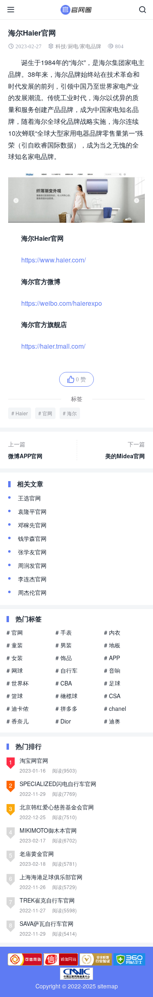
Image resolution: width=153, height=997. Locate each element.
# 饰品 (63, 658)
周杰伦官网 (32, 592)
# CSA (112, 696)
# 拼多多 (66, 708)
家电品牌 (90, 46)
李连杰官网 (32, 579)
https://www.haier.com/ (53, 259)
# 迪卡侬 (18, 708)
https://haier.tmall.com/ (53, 346)
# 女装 (15, 658)
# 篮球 (15, 696)
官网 (47, 413)
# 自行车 (66, 670)
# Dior (63, 721)
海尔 (72, 413)
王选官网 (29, 498)
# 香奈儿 (18, 721)
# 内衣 (112, 632)
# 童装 (15, 645)
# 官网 (15, 632)
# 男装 (63, 645)
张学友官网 (32, 552)
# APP (112, 658)
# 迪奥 (112, 721)
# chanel (115, 708)
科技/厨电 (66, 46)
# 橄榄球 (66, 696)
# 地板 (112, 645)
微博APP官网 (25, 450)
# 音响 (112, 670)
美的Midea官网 (125, 450)
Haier (22, 413)
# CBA (63, 683)
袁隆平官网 (32, 511)
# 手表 (63, 632)
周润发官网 (32, 565)
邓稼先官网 (32, 525)
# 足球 (112, 683)
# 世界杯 (18, 683)
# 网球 (15, 670)
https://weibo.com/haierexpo (61, 303)
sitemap (108, 986)
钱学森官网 (32, 538)
